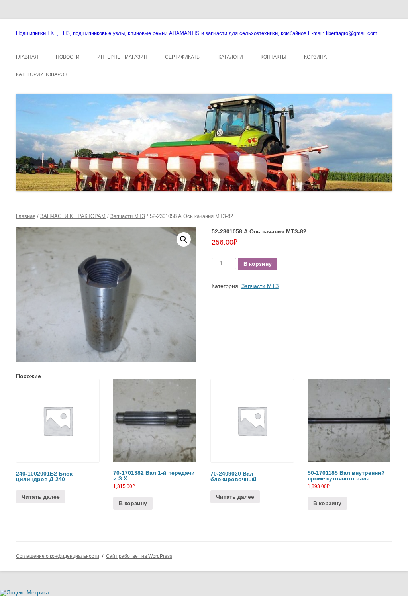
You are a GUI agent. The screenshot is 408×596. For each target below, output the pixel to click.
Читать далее (41, 497)
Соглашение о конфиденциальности (57, 556)
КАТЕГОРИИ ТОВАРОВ (41, 74)
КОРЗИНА (315, 57)
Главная (25, 216)
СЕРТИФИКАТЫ (183, 57)
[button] (184, 239)
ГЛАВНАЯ (27, 57)
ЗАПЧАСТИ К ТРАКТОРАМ (73, 216)
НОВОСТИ (68, 57)
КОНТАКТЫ (273, 57)
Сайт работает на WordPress (139, 556)
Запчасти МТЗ (127, 216)
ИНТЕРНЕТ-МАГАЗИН (122, 57)
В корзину (257, 264)
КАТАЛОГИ (230, 57)
